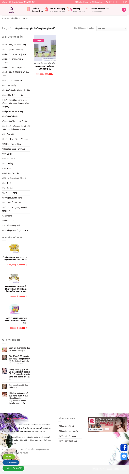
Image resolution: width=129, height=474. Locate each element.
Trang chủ (5, 18)
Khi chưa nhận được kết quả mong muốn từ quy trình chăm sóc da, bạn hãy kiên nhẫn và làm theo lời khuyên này (18, 398)
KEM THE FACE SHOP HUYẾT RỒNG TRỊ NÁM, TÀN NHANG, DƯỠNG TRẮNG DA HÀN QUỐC (15, 289)
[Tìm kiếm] (124, 10)
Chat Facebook (11, 462)
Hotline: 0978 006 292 (13, 468)
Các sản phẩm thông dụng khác (16, 230)
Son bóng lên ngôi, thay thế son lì (18, 386)
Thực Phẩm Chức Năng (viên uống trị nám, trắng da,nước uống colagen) (15, 103)
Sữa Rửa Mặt (8, 134)
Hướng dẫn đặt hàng (67, 436)
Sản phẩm (15, 18)
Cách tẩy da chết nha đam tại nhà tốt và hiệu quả (19, 349)
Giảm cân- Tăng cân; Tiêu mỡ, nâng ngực (14, 209)
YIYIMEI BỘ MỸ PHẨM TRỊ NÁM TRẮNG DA (44, 67)
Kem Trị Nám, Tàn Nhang (13, 49)
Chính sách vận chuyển (68, 431)
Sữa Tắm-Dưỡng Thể (11, 225)
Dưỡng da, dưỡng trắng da (14, 198)
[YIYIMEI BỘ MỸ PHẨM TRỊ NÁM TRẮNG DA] (45, 48)
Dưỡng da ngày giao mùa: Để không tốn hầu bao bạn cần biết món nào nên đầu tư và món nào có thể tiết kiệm (19, 374)
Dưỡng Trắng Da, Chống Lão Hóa (16, 90)
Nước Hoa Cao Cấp (11, 173)
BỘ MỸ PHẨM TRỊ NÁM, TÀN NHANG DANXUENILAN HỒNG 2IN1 (16, 320)
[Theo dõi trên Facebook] (121, 2)
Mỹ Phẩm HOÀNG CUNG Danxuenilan (12, 61)
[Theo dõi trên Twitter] (126, 2)
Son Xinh (7, 168)
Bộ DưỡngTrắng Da (11, 116)
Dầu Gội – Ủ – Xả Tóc (12, 203)
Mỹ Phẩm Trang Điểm (12, 144)
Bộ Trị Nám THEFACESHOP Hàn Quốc (15, 74)
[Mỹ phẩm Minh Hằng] (12, 9)
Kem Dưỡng (8, 163)
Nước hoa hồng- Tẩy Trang (14, 149)
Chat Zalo (8, 457)
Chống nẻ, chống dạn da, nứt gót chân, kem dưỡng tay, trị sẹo (16, 128)
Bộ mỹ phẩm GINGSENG (12, 80)
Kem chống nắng (10, 193)
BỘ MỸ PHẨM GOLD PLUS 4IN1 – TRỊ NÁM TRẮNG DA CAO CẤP (14, 258)
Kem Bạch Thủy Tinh (11, 85)
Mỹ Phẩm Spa (8, 220)
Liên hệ (24, 18)
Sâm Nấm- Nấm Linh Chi (13, 95)
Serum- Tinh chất (10, 158)
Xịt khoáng (7, 216)
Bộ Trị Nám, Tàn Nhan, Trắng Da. (16, 44)
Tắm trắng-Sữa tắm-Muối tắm (15, 121)
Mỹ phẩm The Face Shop (13, 111)
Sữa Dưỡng (7, 154)
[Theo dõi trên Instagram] (123, 2)
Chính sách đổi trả (66, 426)
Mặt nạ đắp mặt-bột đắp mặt (15, 178)
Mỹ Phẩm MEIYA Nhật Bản (14, 67)
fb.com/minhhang (37, 11)
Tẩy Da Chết (8, 188)
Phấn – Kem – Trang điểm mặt (15, 139)
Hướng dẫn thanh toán (68, 441)
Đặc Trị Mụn (8, 183)
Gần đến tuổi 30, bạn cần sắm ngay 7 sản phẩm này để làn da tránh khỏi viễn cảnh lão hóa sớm (19, 360)
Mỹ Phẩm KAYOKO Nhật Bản (14, 54)
